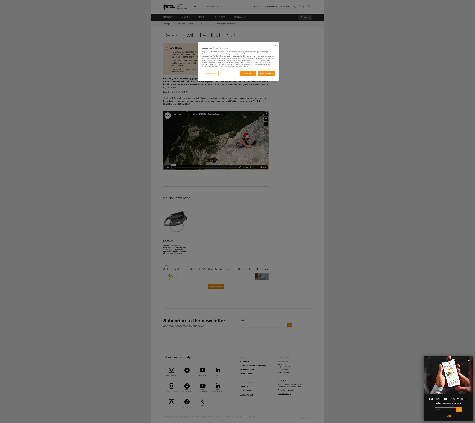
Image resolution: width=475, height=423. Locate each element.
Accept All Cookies (266, 73)
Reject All (248, 73)
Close (448, 416)
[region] (238, 61)
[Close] (275, 45)
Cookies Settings (210, 73)
